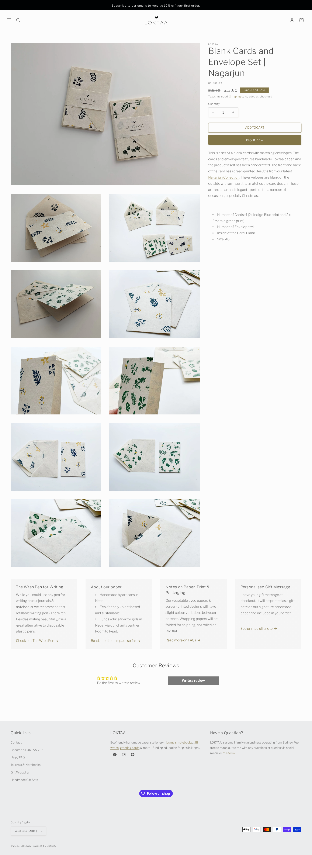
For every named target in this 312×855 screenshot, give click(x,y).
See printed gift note (256, 629)
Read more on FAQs (181, 640)
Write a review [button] (193, 681)
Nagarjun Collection (223, 177)
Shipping (235, 96)
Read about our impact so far (113, 641)
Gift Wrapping (20, 772)
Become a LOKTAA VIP (27, 749)
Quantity (214, 104)
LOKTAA (26, 846)
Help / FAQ (18, 757)
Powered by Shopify (44, 846)
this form (229, 753)
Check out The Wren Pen (35, 641)
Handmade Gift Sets (24, 779)
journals (171, 742)
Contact (16, 742)
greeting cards (129, 747)
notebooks (185, 742)
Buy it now (254, 140)
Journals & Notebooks (26, 764)
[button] (9, 20)
